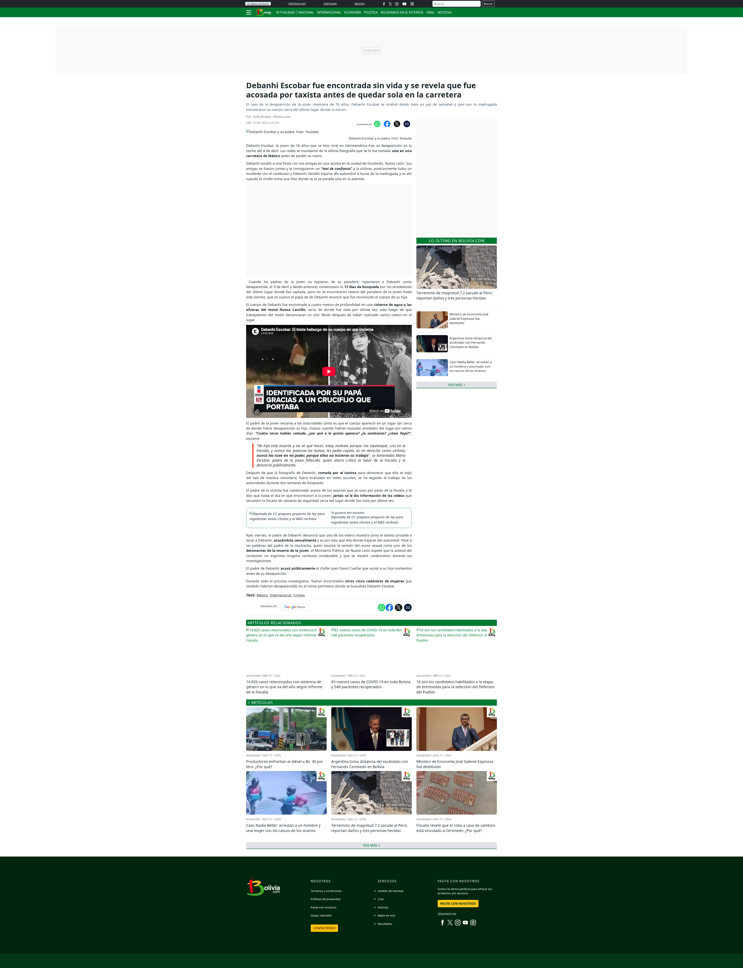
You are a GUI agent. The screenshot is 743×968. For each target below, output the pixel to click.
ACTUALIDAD (285, 12)
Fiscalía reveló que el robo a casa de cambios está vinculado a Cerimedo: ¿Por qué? (455, 828)
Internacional (280, 595)
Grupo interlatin (321, 915)
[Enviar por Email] (407, 124)
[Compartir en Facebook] (387, 124)
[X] (390, 4)
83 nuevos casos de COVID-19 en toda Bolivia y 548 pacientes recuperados (370, 684)
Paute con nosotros (323, 907)
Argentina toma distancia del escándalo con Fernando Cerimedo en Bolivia (470, 342)
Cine (380, 899)
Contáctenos (324, 928)
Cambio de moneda (390, 891)
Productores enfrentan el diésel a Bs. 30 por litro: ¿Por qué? (284, 764)
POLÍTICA (371, 12)
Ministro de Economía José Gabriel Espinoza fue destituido (468, 318)
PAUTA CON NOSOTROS (458, 903)
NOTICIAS (445, 12)
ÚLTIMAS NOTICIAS (258, 3)
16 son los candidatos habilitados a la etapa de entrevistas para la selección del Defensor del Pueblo (455, 687)
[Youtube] (404, 4)
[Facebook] (384, 4)
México (262, 595)
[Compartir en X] (397, 124)
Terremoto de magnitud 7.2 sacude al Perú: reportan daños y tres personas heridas (454, 295)
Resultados (385, 924)
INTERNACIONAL (329, 12)
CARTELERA (330, 3)
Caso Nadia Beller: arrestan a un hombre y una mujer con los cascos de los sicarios (470, 366)
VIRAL (430, 12)
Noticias (383, 907)
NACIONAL (306, 12)
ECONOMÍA (352, 12)
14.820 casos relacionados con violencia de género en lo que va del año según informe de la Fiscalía (284, 687)
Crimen (299, 595)
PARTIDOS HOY (297, 3)
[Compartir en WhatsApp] (377, 124)
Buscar (488, 4)
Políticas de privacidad (325, 899)
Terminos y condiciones (326, 891)
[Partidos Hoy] (412, 4)
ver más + (456, 385)
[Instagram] (396, 4)
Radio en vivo (386, 915)
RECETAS (360, 3)
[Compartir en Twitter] (398, 607)
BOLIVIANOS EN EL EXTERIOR (402, 12)
